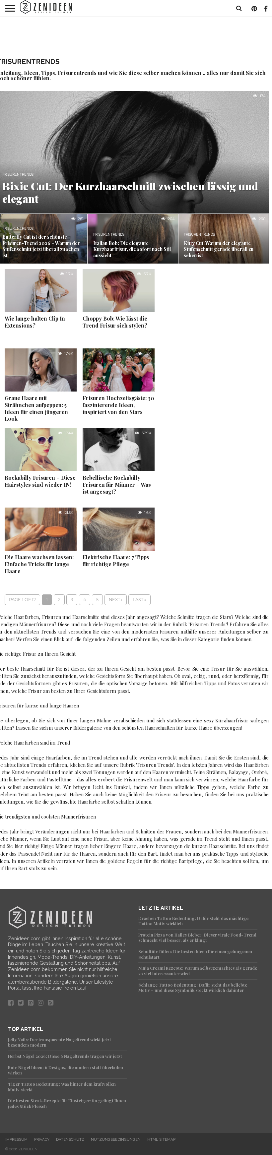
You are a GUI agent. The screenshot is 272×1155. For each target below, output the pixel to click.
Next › (115, 599)
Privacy (41, 1139)
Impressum (16, 1139)
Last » (139, 599)
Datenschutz (70, 1139)
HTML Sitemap (161, 1139)
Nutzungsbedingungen (116, 1139)
